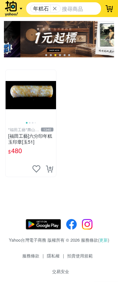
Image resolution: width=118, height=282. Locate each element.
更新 (103, 240)
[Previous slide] (10, 95)
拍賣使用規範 (80, 255)
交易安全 (60, 271)
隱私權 (53, 255)
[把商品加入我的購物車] (49, 169)
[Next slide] (52, 95)
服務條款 (30, 255)
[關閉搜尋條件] (55, 8)
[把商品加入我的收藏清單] (36, 169)
